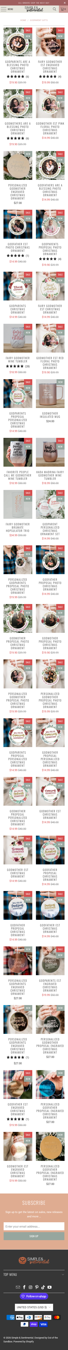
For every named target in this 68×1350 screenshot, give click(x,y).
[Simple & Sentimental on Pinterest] (37, 1287)
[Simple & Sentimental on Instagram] (30, 1287)
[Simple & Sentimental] (34, 9)
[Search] (54, 9)
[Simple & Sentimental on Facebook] (24, 1287)
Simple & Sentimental (22, 1337)
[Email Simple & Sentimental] (18, 1287)
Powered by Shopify (23, 1341)
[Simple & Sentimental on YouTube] (49, 1287)
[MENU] (1, 9)
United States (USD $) (32, 1307)
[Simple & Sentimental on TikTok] (43, 1287)
